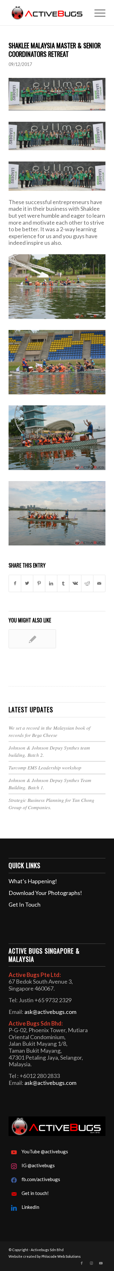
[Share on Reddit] (87, 583)
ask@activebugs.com (50, 1011)
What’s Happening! (33, 881)
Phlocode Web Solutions (61, 1256)
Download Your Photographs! (45, 892)
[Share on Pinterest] (39, 583)
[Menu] (96, 12)
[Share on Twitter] (27, 583)
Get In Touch (25, 904)
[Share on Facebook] (15, 583)
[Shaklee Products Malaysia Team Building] (32, 638)
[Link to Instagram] (91, 1263)
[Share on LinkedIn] (51, 583)
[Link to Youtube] (100, 1263)
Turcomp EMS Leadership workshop (45, 767)
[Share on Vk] (75, 583)
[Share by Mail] (99, 583)
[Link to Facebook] (81, 1263)
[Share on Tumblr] (63, 583)
